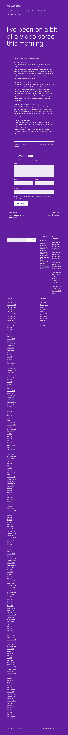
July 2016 (9, 379)
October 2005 (11, 671)
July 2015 (9, 406)
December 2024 (11, 305)
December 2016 (11, 368)
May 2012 (9, 492)
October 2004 (11, 698)
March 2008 (10, 606)
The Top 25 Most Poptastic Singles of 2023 (44, 252)
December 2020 (11, 314)
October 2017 (10, 348)
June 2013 (9, 463)
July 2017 (9, 354)
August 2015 (10, 404)
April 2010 (9, 549)
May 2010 (9, 547)
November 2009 (11, 560)
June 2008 (10, 599)
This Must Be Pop (14, 6)
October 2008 (11, 590)
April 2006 (9, 658)
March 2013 (10, 470)
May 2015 (9, 411)
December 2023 (11, 307)
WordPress (58, 728)
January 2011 (10, 529)
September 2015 (11, 402)
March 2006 (10, 660)
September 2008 (11, 592)
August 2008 (10, 594)
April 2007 (9, 630)
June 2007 (10, 626)
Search (9, 237)
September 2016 (11, 375)
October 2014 (10, 427)
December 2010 (11, 531)
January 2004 (10, 719)
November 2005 (11, 669)
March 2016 (10, 388)
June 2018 (9, 329)
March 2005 (10, 687)
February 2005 (11, 689)
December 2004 (11, 694)
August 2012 (10, 486)
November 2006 (11, 642)
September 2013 (11, 456)
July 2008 (9, 596)
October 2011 (10, 508)
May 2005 (9, 682)
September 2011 (11, 510)
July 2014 (9, 434)
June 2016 (9, 382)
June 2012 (9, 490)
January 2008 (10, 610)
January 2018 (10, 341)
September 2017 (11, 350)
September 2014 (11, 429)
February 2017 (11, 363)
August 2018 (10, 325)
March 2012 (10, 497)
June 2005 (10, 680)
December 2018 (11, 318)
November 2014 (11, 424)
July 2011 (9, 515)
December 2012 (11, 477)
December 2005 (11, 667)
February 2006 (11, 662)
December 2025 (11, 302)
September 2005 (11, 673)
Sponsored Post (44, 314)
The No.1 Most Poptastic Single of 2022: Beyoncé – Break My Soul (44, 258)
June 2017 (9, 357)
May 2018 (9, 332)
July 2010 (9, 542)
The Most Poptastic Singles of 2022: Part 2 (44, 266)
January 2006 (10, 664)
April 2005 (9, 685)
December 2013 (11, 449)
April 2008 (9, 603)
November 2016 (11, 370)
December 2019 (11, 316)
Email (37, 179)
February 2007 (11, 635)
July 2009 (9, 569)
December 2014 (11, 422)
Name (16, 179)
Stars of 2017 (43, 316)
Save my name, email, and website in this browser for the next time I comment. (33, 197)
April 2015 (9, 413)
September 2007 (11, 619)
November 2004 (11, 696)
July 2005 (9, 678)
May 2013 (9, 465)
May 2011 (9, 520)
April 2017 (9, 361)
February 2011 (10, 526)
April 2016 (9, 386)
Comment (17, 163)
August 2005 (10, 676)
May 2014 (9, 438)
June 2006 (10, 653)
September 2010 (11, 538)
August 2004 (10, 703)
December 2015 (11, 395)
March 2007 (10, 633)
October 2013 (10, 454)
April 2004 (9, 712)
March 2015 (10, 415)
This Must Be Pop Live (14, 14)
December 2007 (11, 612)
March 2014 (10, 443)
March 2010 (10, 551)
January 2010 (10, 556)
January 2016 (10, 393)
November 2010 (11, 533)
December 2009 (11, 558)
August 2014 (10, 431)
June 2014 (9, 436)
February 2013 (11, 472)
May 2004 (9, 710)
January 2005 (10, 692)
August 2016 (10, 377)
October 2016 (10, 372)
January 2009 (10, 583)
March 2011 (10, 524)
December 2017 (11, 343)
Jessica (17, 146)
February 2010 (11, 553)
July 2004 (9, 705)
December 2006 (11, 639)
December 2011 (11, 504)
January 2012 (10, 501)
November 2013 (11, 452)
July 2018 (9, 327)
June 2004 (10, 707)
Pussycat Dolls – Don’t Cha (22, 120)
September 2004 (11, 701)
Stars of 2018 (43, 318)
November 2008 (11, 587)
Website (16, 188)
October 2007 (10, 617)
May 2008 (9, 601)
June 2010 (9, 544)
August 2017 (10, 352)
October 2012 (10, 481)
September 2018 (11, 323)
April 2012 (9, 495)
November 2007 (11, 615)
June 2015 (9, 409)
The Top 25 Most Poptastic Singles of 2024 (44, 247)
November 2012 (11, 479)
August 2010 (10, 540)
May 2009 (9, 574)
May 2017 (9, 359)
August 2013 (10, 458)
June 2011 (9, 517)
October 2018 (10, 320)
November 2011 (11, 506)
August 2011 (10, 513)
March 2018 (10, 336)
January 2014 (10, 447)
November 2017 (11, 345)
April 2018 (9, 334)
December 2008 (11, 585)
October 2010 (10, 535)
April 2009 (9, 576)
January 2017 (10, 366)
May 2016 (9, 384)
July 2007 (9, 624)
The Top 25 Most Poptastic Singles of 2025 (44, 242)
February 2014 (11, 445)
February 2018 (11, 339)
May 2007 (9, 628)
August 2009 (10, 567)
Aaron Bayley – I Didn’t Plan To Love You (26, 104)
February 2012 (11, 499)
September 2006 (11, 646)
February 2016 (11, 391)
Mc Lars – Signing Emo (21, 62)
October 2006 (11, 644)
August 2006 (10, 649)
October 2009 (11, 563)
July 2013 (9, 461)
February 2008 (11, 608)
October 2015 (10, 400)
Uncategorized (50, 144)
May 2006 (9, 655)
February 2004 (11, 716)
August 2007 (10, 621)
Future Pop (27, 11)
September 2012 (11, 483)
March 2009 (10, 578)
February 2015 (11, 418)
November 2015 (11, 397)
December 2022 (11, 309)
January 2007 (10, 637)
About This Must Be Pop (14, 11)
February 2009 (11, 581)
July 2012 (9, 488)
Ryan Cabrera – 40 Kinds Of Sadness (25, 82)
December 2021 (11, 311)
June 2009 (10, 572)
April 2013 (9, 468)
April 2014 (9, 440)
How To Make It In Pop (39, 11)
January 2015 (10, 420)
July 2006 (9, 651)
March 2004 (10, 714)
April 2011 (9, 522)
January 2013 (10, 474)
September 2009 (11, 565)
